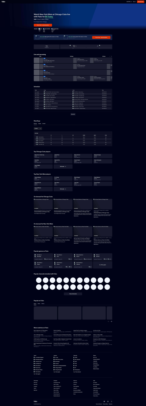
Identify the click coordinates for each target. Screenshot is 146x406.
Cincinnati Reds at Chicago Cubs (42, 211)
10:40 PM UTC (104, 93)
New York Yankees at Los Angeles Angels (82, 334)
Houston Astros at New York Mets (42, 240)
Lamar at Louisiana (77, 339)
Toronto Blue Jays (41, 144)
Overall (43, 123)
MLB (41, 28)
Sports (35, 303)
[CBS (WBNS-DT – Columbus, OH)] (36, 78)
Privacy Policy (105, 404)
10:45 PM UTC (104, 97)
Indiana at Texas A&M (97, 334)
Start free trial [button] (140, 1)
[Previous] (110, 56)
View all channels (73, 293)
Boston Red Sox (40, 140)
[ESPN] (36, 66)
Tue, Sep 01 (37, 104)
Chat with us (95, 395)
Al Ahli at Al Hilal (96, 330)
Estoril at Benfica (57, 330)
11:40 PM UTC (104, 101)
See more (73, 114)
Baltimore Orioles (41, 142)
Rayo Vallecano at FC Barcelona (41, 330)
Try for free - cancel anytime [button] (43, 25)
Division (35, 123)
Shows (39, 303)
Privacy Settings (96, 394)
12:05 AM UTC (104, 104)
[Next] (111, 56)
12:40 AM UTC (104, 108)
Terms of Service (99, 404)
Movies (43, 303)
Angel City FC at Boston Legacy (80, 330)
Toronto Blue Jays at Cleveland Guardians (62, 334)
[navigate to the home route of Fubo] (3, 2)
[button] (109, 321)
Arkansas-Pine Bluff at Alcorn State (80, 343)
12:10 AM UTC (104, 106)
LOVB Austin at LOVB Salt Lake (40, 339)
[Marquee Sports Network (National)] (36, 60)
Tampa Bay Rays (41, 137)
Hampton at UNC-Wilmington (99, 339)
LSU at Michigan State (38, 334)
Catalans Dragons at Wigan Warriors (101, 343)
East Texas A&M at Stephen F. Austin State (62, 339)
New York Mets (47, 28)
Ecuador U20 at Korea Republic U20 (61, 343)
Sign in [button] (134, 1)
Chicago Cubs (55, 28)
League (39, 123)
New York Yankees (41, 138)
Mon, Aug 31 (37, 93)
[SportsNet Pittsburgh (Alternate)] (36, 72)
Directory (110, 404)
